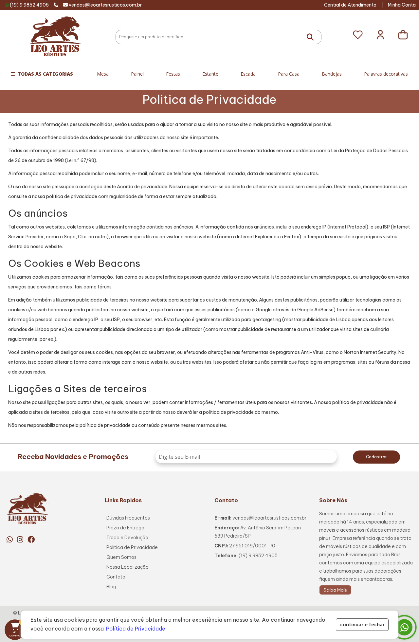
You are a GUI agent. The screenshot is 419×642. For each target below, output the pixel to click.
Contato (115, 577)
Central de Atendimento (350, 5)
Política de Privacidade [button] (135, 628)
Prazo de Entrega (125, 528)
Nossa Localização (127, 567)
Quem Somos (121, 557)
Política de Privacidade (132, 547)
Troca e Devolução (127, 538)
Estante (210, 74)
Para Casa (289, 74)
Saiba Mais (335, 590)
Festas (173, 74)
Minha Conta (402, 5)
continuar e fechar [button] (362, 624)
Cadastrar (376, 456)
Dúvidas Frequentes (128, 518)
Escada (248, 74)
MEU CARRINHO (17, 629)
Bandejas (332, 74)
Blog (111, 587)
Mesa (103, 74)
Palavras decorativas (386, 74)
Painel (137, 74)
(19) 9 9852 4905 (29, 5)
